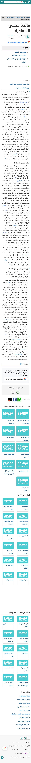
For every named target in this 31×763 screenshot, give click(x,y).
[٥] (9, 264)
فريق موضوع (15, 749)
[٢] (15, 178)
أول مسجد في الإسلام (23, 728)
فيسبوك (15, 399)
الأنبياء (23, 349)
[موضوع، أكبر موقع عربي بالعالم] (26, 2)
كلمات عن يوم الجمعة (23, 699)
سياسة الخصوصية (13, 746)
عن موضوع (15, 742)
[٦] (9, 276)
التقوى (4, 232)
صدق (8, 282)
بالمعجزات (22, 109)
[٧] (5, 334)
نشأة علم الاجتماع (24, 717)
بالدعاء (27, 255)
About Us (27, 749)
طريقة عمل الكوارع (24, 696)
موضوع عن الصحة (25, 710)
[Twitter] (25, 738)
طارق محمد (10, 36)
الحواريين (19, 180)
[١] (5, 159)
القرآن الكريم (7, 319)
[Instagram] (21, 738)
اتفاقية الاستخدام (25, 746)
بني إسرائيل (23, 102)
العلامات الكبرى (16, 339)
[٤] (23, 225)
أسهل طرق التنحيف (24, 721)
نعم (18, 391)
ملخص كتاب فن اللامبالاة (22, 725)
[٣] (6, 210)
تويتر (10, 399)
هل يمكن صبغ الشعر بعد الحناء (21, 714)
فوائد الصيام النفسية (23, 706)
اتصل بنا (28, 742)
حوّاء (24, 117)
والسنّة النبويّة (19, 354)
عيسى (4, 205)
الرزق (6, 260)
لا (12, 391)
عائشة (15, 225)
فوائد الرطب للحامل (24, 703)
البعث (15, 154)
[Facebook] (28, 738)
